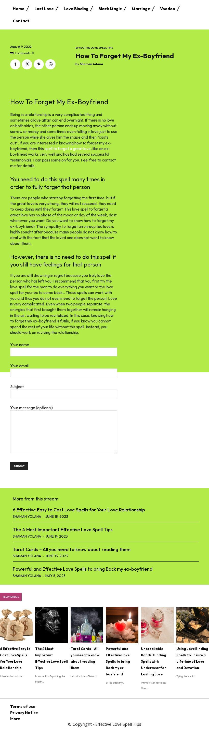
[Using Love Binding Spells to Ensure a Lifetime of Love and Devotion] (192, 625)
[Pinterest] (39, 64)
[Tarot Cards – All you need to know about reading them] (87, 625)
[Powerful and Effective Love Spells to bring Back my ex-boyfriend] (122, 625)
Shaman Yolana (91, 64)
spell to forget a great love (68, 148)
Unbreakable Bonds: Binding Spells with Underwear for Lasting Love (153, 661)
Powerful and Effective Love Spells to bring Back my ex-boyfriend (82, 569)
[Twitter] (27, 64)
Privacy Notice (24, 712)
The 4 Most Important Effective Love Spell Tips (63, 529)
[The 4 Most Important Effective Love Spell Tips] (51, 625)
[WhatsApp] (50, 64)
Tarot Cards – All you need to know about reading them (71, 549)
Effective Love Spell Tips (94, 47)
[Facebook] (15, 64)
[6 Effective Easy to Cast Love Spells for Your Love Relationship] (16, 625)
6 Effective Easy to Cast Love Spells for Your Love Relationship (79, 510)
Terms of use (22, 706)
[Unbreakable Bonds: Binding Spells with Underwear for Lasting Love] (157, 625)
